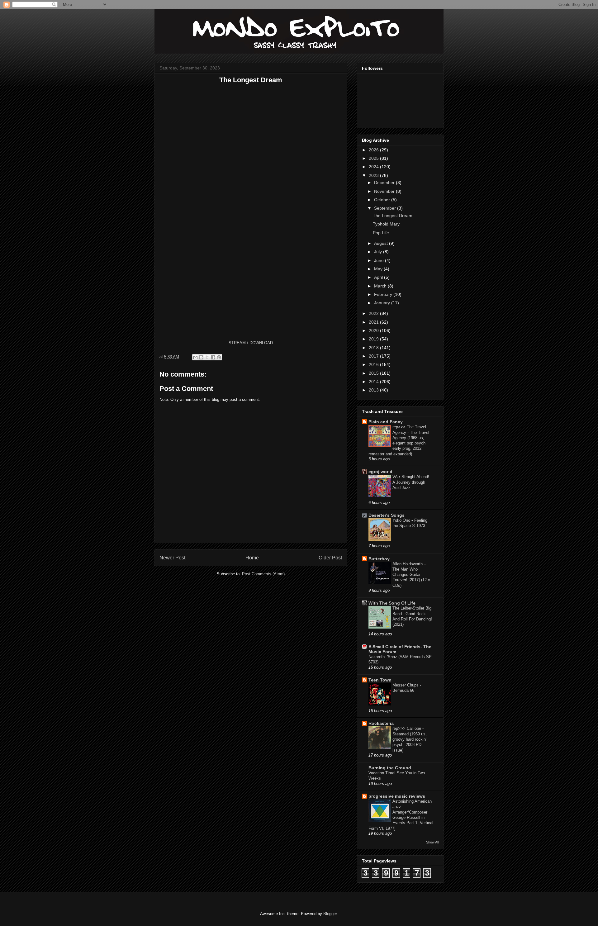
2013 (374, 389)
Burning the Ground (389, 767)
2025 (374, 158)
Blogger (330, 913)
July (378, 251)
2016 (374, 364)
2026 (374, 149)
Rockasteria (381, 723)
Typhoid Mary (386, 223)
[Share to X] (207, 357)
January (382, 302)
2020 (374, 330)
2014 (374, 381)
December (385, 182)
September (385, 208)
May (379, 268)
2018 (374, 347)
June (379, 260)
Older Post (330, 557)
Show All (432, 842)
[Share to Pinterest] (219, 357)
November (385, 191)
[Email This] (195, 357)
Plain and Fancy (385, 421)
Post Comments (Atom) (263, 574)
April (379, 277)
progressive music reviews (396, 796)
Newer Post (172, 557)
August (381, 243)
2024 (374, 166)
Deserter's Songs (386, 515)
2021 (374, 322)
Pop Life (381, 232)
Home (252, 557)
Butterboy (379, 558)
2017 (374, 356)
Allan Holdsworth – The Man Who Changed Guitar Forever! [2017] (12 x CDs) (411, 575)
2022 (374, 313)
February (383, 294)
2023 (374, 175)
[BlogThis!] (201, 357)
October (382, 199)
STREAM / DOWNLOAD (251, 342)
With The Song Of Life (391, 603)
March (381, 285)
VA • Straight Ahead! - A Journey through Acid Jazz (412, 482)
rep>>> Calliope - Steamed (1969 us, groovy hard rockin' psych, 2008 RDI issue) (409, 739)
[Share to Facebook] (213, 357)
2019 (374, 338)
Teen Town (380, 679)
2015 (374, 373)
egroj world (380, 471)
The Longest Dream (392, 215)
